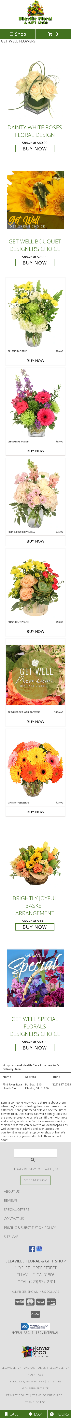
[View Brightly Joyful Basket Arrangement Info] (35, 857)
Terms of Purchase (47, 1395)
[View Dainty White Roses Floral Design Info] (35, 86)
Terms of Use (35, 1402)
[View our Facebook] (32, 1250)
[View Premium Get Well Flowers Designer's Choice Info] (35, 675)
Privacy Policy (17, 1395)
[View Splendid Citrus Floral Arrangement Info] (35, 313)
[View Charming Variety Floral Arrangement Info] (35, 404)
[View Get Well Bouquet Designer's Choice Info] (35, 200)
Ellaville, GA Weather (27, 1381)
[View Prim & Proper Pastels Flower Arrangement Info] (35, 494)
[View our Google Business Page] (39, 1250)
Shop (20, 34)
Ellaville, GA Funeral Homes (24, 1367)
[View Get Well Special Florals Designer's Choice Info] (35, 978)
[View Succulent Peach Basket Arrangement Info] (35, 584)
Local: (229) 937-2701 (35, 1281)
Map (37, 1414)
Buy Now (35, 148)
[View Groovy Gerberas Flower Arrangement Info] (35, 765)
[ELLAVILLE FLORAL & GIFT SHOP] (35, 23)
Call (13, 1414)
